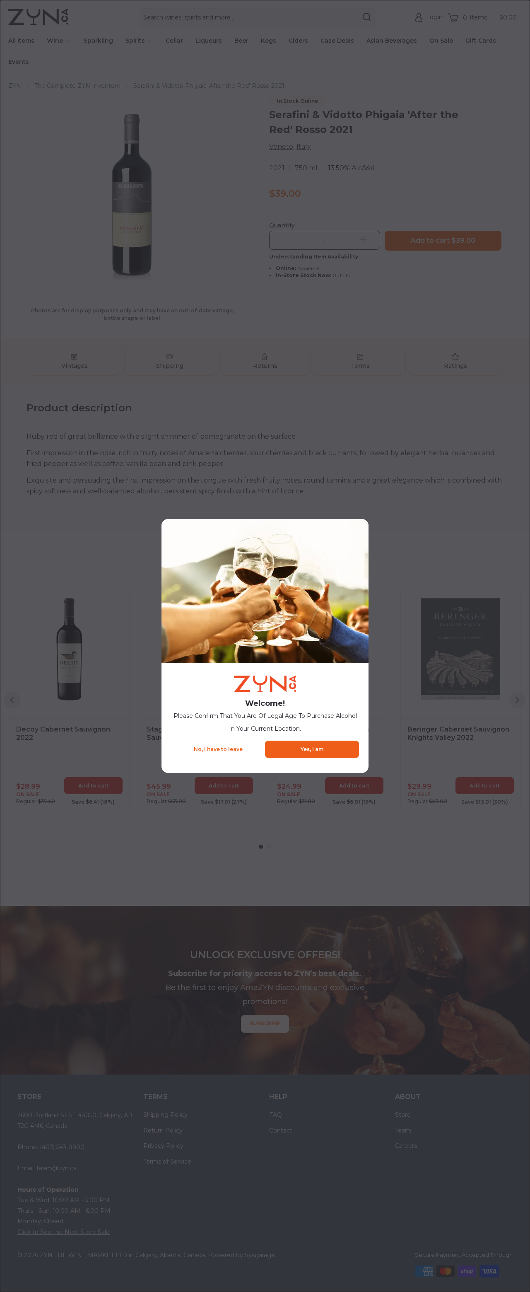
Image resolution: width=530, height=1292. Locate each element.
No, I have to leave (218, 749)
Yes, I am (312, 749)
